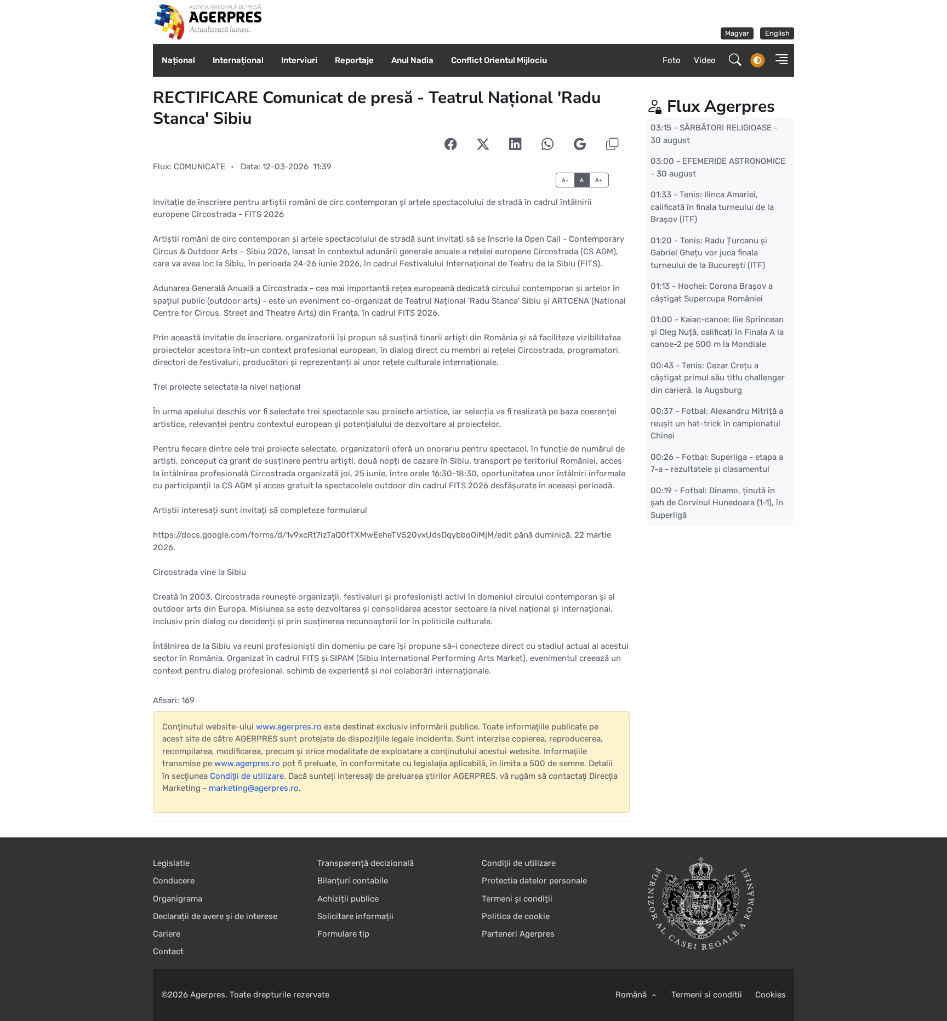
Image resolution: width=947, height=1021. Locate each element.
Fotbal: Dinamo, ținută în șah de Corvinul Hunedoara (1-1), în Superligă (717, 502)
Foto (672, 60)
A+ (599, 180)
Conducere (174, 881)
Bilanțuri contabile (352, 881)
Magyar (737, 33)
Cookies (770, 995)
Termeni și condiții (517, 899)
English (777, 33)
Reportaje (354, 60)
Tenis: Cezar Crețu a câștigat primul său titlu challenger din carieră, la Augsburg (718, 377)
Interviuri (299, 60)
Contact (168, 951)
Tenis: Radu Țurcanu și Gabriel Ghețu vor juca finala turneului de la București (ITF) (709, 252)
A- (565, 180)
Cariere (166, 934)
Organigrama (177, 899)
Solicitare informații (355, 916)
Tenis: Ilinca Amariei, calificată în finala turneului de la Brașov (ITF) (712, 207)
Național (178, 60)
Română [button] (632, 995)
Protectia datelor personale (534, 881)
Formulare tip (343, 934)
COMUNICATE (199, 167)
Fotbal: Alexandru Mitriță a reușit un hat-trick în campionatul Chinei (717, 423)
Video (705, 60)
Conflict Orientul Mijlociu (499, 60)
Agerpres (207, 995)
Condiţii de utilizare (247, 776)
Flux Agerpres (721, 106)
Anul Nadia (412, 60)
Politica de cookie (516, 916)
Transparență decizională (365, 863)
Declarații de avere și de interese (215, 916)
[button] (778, 60)
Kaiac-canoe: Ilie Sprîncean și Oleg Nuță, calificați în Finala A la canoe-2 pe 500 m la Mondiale (717, 332)
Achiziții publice (348, 899)
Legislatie (171, 863)
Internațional (238, 60)
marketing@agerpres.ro (254, 788)
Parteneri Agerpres (518, 934)
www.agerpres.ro (289, 727)
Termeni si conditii (706, 995)
